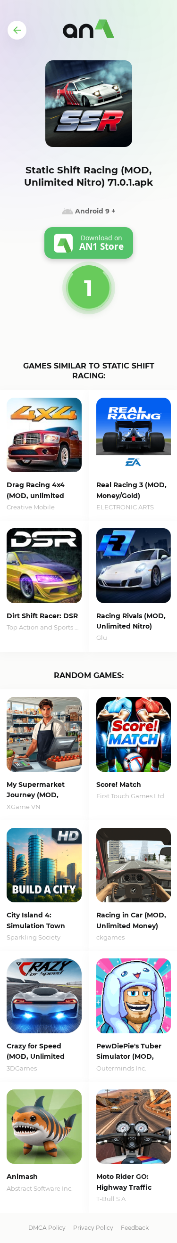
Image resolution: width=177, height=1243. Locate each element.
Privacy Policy (93, 1227)
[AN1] (88, 30)
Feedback (135, 1227)
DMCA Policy (47, 1227)
